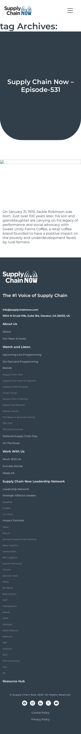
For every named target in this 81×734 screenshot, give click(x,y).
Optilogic (8, 624)
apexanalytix (9, 551)
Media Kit (9, 473)
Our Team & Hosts (14, 338)
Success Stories (13, 466)
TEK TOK (7, 423)
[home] (18, 10)
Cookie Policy (40, 712)
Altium (6, 533)
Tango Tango (10, 392)
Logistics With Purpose (15, 386)
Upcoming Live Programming (22, 354)
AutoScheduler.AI (12, 563)
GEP (5, 600)
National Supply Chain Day (20, 436)
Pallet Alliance (10, 630)
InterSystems (10, 606)
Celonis (7, 569)
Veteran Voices (11, 411)
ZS (4, 673)
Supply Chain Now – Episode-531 (40, 86)
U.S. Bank (8, 514)
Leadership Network (16, 489)
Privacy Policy (40, 719)
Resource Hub (14, 681)
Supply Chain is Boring (15, 399)
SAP (5, 642)
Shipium (7, 648)
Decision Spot (10, 575)
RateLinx (7, 636)
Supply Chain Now (13, 374)
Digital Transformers (14, 405)
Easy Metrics (9, 594)
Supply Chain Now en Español (19, 380)
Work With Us (12, 459)
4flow (6, 527)
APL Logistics (10, 557)
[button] (70, 10)
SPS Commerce (11, 660)
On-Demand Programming (20, 361)
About (7, 331)
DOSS (6, 581)
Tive (5, 667)
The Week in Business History (19, 417)
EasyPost (7, 502)
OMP (5, 618)
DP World (8, 588)
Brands (7, 367)
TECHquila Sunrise (13, 429)
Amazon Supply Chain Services (20, 539)
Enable (6, 508)
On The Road (11, 443)
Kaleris (6, 612)
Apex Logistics (10, 545)
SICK (5, 654)
